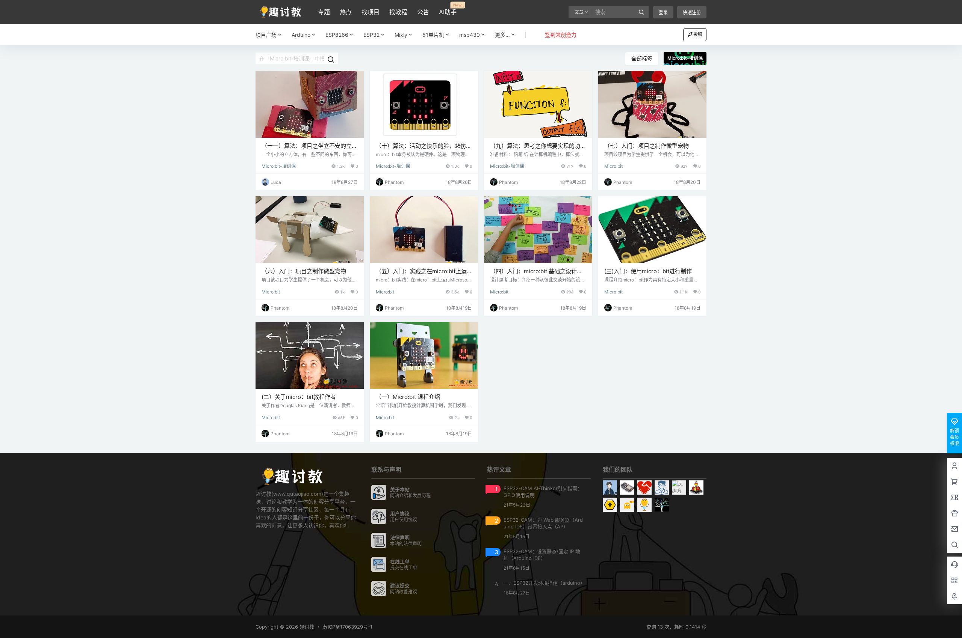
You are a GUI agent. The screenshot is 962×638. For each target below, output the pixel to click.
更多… (502, 35)
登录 (663, 12)
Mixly (401, 35)
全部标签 (641, 58)
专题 (324, 12)
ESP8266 (336, 35)
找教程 (398, 12)
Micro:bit (613, 166)
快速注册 (692, 12)
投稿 (697, 34)
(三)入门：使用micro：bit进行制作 (648, 271)
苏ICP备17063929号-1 (347, 627)
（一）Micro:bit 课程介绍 (408, 396)
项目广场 (266, 35)
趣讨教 (306, 627)
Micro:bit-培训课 (279, 166)
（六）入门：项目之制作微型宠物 (304, 271)
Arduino (301, 35)
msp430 (469, 35)
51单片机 (433, 35)
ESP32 (371, 35)
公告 (423, 12)
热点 (346, 12)
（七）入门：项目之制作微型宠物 (646, 145)
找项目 (371, 12)
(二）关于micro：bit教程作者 (299, 396)
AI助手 (448, 9)
